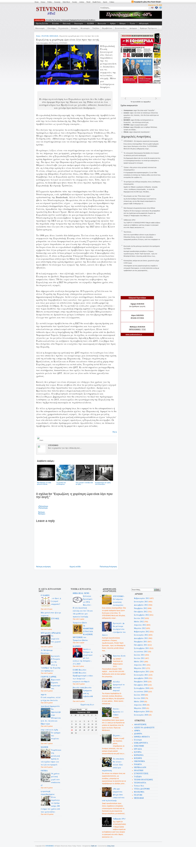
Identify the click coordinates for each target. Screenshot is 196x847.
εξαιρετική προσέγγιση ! (141, 132)
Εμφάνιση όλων (87, 704)
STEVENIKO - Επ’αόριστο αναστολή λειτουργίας (141, 141)
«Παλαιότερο (43, 506)
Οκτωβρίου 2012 (140, 611)
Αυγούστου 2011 (141, 651)
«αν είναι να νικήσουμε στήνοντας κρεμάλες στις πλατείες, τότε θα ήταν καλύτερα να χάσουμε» (141, 115)
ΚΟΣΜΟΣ (138, 758)
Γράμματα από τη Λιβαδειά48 (88, 693)
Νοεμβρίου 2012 (140, 608)
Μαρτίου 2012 (140, 628)
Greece (43, 2)
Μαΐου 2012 (139, 621)
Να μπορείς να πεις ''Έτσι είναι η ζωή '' (61, 20)
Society (74, 2)
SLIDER (90, 23)
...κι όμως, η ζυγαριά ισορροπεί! (56, 601)
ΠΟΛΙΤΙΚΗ (138, 770)
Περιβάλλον (107, 28)
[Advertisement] (83, 577)
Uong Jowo (110, 846)
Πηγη (115, 431)
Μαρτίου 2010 (140, 708)
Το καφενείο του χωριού (56, 638)
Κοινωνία (102, 23)
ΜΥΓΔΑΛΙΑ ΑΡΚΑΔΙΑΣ (51, 633)
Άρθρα (113, 23)
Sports (105, 2)
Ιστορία (74, 28)
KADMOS (77, 646)
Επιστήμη (51, 28)
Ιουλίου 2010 (139, 695)
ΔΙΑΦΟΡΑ (138, 733)
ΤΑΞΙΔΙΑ (138, 776)
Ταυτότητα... (128, 232)
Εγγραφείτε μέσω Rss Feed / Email (147, 2)
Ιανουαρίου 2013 (141, 601)
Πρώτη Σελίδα (42, 23)
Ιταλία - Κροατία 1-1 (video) (118, 711)
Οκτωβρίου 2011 (140, 645)
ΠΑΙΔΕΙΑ (138, 764)
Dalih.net (94, 846)
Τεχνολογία (63, 28)
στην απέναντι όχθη (49, 729)
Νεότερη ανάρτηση (43, 567)
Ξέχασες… (117, 735)
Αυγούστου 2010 (141, 691)
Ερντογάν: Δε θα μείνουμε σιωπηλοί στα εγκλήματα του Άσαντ (114, 629)
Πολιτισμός (40, 28)
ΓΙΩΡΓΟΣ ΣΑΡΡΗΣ (48, 676)
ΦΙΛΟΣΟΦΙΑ (139, 792)
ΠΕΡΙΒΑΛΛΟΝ (140, 767)
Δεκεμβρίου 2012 (141, 605)
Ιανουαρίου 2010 (141, 714)
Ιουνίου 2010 (139, 698)
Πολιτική (66, 23)
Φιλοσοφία (85, 28)
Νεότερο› (41, 512)
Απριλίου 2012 (140, 625)
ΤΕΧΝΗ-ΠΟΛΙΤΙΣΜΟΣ (143, 779)
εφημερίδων (147, 101)
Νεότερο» (41, 514)
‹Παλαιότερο (43, 508)
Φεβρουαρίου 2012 (141, 631)
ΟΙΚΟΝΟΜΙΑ (139, 761)
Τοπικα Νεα (139, 785)
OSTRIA (44, 770)
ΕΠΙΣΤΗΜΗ (139, 746)
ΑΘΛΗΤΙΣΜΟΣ (140, 724)
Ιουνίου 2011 (139, 658)
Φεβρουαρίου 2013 (141, 598)
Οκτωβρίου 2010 (140, 685)
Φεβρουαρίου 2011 (141, 671)
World (88, 2)
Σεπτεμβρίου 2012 (141, 615)
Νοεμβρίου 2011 (140, 641)
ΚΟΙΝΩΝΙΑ (138, 755)
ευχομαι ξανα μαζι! (140, 125)
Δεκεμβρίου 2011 (141, 638)
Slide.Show (66, 2)
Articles (81, 2)
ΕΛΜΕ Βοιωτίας (79, 669)
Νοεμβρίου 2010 (140, 681)
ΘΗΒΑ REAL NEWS (81, 593)
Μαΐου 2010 (139, 701)
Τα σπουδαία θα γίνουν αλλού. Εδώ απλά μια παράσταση (113, 764)
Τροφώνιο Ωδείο (80, 622)
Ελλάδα (55, 23)
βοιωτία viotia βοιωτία (82, 687)
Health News (97, 2)
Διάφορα (133, 28)
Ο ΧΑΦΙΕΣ (45, 595)
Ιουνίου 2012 (139, 618)
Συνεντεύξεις (121, 28)
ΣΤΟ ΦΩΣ (55, 618)
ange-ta (43, 694)
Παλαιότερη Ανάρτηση (108, 567)
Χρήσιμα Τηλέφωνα (148, 28)
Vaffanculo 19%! (129, 220)
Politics (49, 2)
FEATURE (45, 36)
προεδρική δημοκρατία (50, 706)
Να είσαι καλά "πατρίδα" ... (147, 110)
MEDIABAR (53, 36)
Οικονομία (78, 23)
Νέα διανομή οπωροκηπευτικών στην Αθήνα (139, 208)
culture (111, 2)
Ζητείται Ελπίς (119, 655)
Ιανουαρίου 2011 (141, 675)
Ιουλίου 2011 (139, 655)
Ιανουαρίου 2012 (141, 635)
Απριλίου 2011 (140, 665)
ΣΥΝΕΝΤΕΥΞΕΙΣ (141, 773)
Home (37, 2)
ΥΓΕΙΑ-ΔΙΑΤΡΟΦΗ (142, 788)
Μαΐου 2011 (139, 661)
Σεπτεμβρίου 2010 (141, 688)
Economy (57, 2)
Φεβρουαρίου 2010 (141, 711)
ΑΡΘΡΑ (137, 730)
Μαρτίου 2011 (140, 668)
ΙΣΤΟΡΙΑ (137, 752)
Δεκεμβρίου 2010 (141, 678)
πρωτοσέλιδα (137, 101)
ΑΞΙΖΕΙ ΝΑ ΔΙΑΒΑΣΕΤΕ (144, 727)
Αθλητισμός (144, 23)
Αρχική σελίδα (75, 567)
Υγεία (132, 23)
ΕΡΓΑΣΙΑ (138, 749)
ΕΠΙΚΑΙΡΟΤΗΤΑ (141, 742)
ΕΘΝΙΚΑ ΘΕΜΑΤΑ (142, 736)
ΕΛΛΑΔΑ (138, 739)
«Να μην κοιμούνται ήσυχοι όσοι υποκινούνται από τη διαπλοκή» (113, 794)
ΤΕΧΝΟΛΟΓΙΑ (140, 782)
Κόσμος (123, 23)
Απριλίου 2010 (140, 705)
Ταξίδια (95, 28)
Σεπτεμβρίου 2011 (141, 648)
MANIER (44, 747)
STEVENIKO (49, 846)
